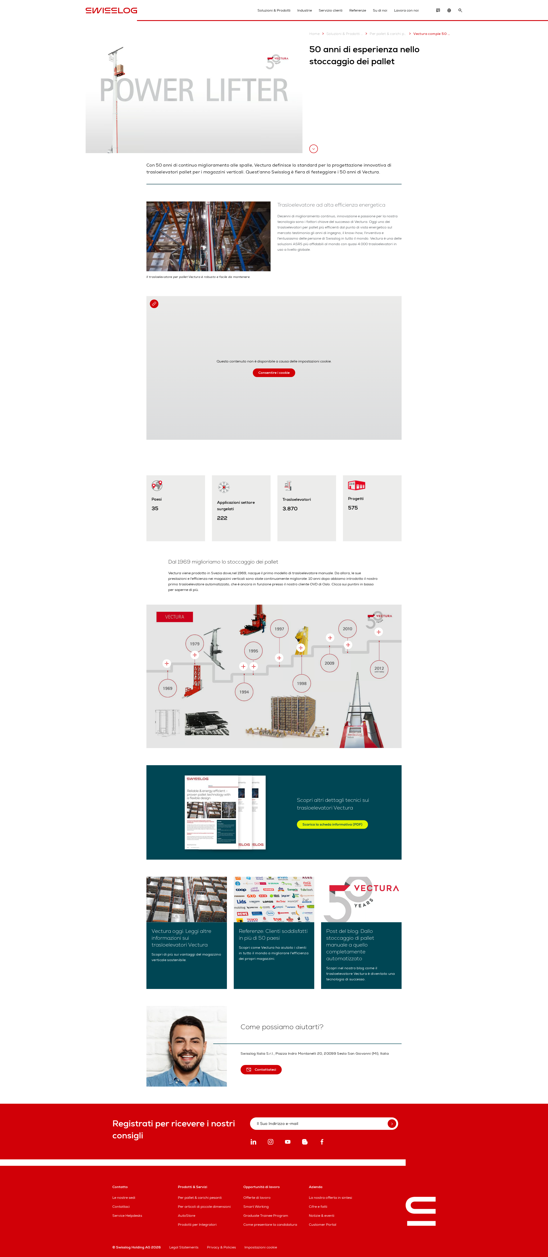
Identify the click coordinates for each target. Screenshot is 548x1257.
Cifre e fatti (318, 1206)
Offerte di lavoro (257, 1197)
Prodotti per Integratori (197, 1224)
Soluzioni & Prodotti (274, 10)
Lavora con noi (406, 10)
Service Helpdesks (127, 1215)
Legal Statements (183, 1247)
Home (314, 33)
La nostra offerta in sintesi (330, 1197)
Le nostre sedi (123, 1197)
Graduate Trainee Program (265, 1215)
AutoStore (186, 1215)
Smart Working (256, 1206)
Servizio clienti (330, 10)
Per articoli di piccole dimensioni (204, 1206)
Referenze (357, 10)
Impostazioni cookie (260, 1247)
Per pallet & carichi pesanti (388, 33)
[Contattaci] (438, 10)
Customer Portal (322, 1224)
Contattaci (121, 1206)
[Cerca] (460, 10)
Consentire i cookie (274, 372)
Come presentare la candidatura (270, 1224)
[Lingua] (449, 10)
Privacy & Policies (221, 1247)
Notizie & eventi (321, 1215)
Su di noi (380, 10)
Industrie (304, 10)
